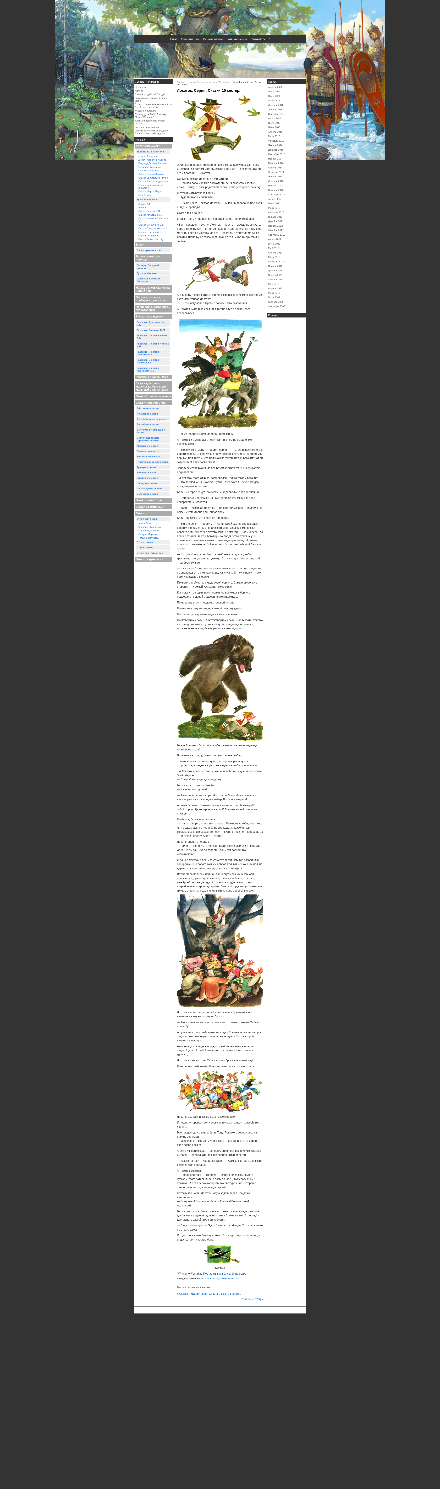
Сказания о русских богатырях (149, 280)
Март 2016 (274, 136)
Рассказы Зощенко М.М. (151, 330)
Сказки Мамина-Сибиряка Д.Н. (153, 219)
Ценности (140, 87)
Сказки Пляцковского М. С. (153, 228)
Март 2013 (274, 207)
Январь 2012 (275, 266)
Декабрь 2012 (276, 221)
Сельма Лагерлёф (148, 170)
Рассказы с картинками (213, 39)
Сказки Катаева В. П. (150, 214)
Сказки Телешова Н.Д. (150, 239)
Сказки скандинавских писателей (150, 186)
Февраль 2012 (276, 261)
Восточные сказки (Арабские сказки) (148, 439)
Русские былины (147, 273)
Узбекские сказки (147, 472)
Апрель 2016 (275, 131)
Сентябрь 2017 (276, 114)
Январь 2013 (275, 216)
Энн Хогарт (144, 195)
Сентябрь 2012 (276, 234)
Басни (140, 244)
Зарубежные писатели (150, 151)
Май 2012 (273, 248)
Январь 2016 (275, 145)
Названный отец (250, 1299)
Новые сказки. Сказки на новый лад (153, 289)
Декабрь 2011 (275, 270)
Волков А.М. (145, 204)
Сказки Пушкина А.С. (150, 232)
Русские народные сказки (152, 461)
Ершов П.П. (144, 207)
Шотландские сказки (149, 488)
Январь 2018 (275, 109)
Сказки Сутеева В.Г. (149, 235)
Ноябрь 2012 (275, 225)
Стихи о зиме (145, 542)
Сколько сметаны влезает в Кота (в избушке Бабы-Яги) (153, 105)
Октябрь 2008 (276, 301)
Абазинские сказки (148, 408)
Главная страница (186, 82)
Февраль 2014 (276, 172)
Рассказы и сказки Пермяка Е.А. (148, 361)
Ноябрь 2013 (275, 185)
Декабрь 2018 (276, 105)
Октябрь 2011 (275, 279)
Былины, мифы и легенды (148, 258)
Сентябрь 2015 (276, 154)
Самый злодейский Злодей (150, 94)
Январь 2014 (275, 176)
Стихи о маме (145, 547)
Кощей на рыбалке (145, 110)
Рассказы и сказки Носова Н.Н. (153, 345)
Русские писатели (147, 199)
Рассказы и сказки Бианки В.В (152, 337)
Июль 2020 (274, 91)
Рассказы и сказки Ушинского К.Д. (148, 369)
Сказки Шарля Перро (150, 191)
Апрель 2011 (275, 288)
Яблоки (139, 90)
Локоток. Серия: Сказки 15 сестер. (208, 90)
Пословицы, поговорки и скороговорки (153, 308)
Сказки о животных (149, 500)
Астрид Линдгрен (148, 156)
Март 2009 (274, 297)
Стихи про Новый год (150, 553)
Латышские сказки (148, 451)
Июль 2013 (274, 203)
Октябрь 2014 (276, 163)
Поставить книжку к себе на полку (224, 1273)
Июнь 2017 (274, 127)
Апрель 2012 (275, 252)
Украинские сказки (148, 477)
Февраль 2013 (276, 212)
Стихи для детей (147, 518)
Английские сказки (148, 424)
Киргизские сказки (148, 445)
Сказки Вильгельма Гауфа (153, 177)
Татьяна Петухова (148, 537)
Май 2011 (273, 284)
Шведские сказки (147, 483)
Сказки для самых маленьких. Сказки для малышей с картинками (152, 386)
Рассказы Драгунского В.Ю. (150, 323)
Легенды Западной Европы (148, 266)
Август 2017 (274, 118)
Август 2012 (274, 239)
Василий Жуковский (149, 527)
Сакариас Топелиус (149, 167)
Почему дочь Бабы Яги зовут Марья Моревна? (151, 115)
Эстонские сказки (147, 493)
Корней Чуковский (148, 530)
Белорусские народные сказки (151, 431)
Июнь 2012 (274, 243)
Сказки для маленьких (238, 39)
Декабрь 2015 (276, 149)
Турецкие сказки (147, 467)
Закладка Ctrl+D (258, 39)
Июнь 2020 (274, 96)
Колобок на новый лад (147, 127)
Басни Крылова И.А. (149, 250)
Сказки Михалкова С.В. (151, 224)
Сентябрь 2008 (276, 306)
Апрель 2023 (275, 87)
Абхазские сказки (147, 413)
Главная (173, 39)
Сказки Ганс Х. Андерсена (153, 181)
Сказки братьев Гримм (151, 174)
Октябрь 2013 (276, 190)
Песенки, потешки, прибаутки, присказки (151, 299)
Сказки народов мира (151, 402)
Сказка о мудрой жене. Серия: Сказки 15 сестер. (210, 1293)
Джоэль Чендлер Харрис (152, 159)
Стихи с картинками (149, 559)
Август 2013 (274, 199)
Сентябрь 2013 (276, 194)
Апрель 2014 (275, 167)
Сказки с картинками (190, 39)
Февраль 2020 (276, 100)
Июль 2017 (274, 122)
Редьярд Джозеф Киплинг (152, 163)
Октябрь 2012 (276, 230)
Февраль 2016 (276, 140)
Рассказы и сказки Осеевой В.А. (148, 353)
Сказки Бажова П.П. (149, 211)
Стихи (140, 513)
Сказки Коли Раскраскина (153, 396)
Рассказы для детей (149, 316)
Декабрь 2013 (276, 181)
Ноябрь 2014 (275, 158)
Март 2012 (274, 257)
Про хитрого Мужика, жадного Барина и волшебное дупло (152, 132)
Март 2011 (274, 293)
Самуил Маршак (147, 534)
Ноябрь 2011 (275, 275)
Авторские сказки (148, 146)
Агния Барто (145, 523)
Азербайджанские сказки (152, 419)
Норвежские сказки (148, 456)
